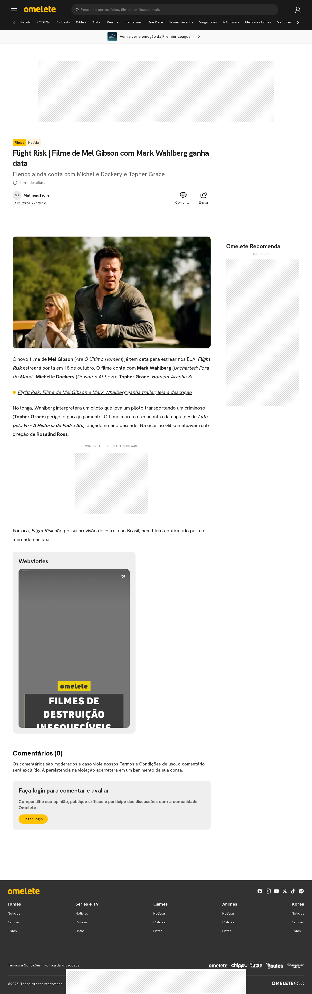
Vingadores (208, 22)
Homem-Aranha (181, 22)
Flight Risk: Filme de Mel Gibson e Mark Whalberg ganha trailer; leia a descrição (105, 392)
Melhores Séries (289, 22)
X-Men (81, 22)
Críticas (14, 922)
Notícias (14, 913)
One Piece (155, 22)
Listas (12, 931)
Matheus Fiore (36, 195)
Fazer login (33, 819)
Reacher (113, 22)
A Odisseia (231, 22)
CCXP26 (43, 22)
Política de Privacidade (62, 965)
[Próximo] (298, 22)
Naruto (25, 22)
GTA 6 (96, 22)
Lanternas (134, 22)
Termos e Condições (24, 965)
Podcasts (63, 22)
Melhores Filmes (258, 22)
